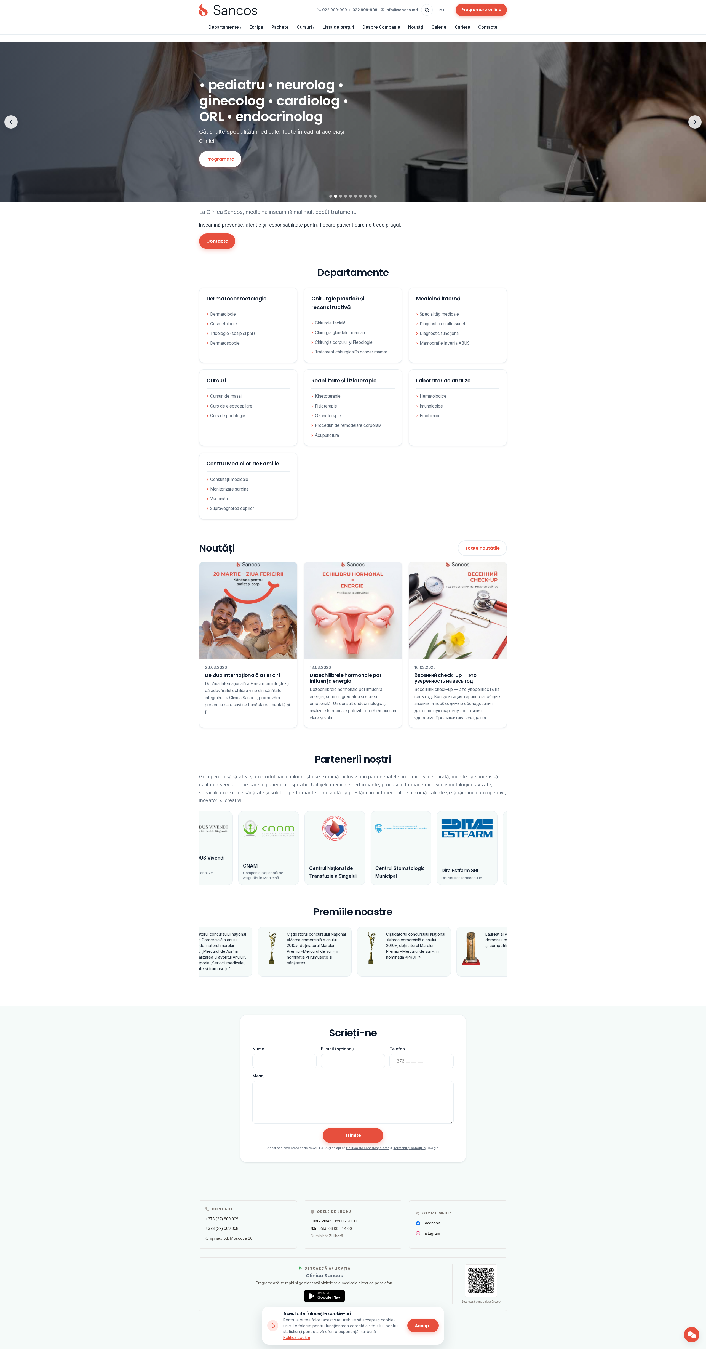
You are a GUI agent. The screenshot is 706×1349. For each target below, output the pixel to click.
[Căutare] (427, 10)
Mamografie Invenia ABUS (445, 343)
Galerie (438, 27)
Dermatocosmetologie (236, 298)
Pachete (280, 27)
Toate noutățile (482, 548)
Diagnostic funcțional (439, 333)
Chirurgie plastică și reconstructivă (337, 303)
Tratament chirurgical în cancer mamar (351, 352)
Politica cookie (296, 1337)
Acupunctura (327, 435)
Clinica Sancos (324, 1275)
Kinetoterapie (328, 396)
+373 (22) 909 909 (221, 1219)
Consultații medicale (229, 479)
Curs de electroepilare (231, 406)
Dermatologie (223, 314)
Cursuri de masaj (226, 396)
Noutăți (415, 27)
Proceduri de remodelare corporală (348, 425)
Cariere (462, 27)
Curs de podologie (227, 415)
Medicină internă (438, 298)
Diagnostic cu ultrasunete (444, 323)
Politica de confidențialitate (367, 1148)
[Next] (695, 122)
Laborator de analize (443, 380)
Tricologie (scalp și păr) (232, 333)
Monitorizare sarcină (229, 489)
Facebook (431, 1223)
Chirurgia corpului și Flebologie (344, 342)
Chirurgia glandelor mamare (341, 332)
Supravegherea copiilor (232, 508)
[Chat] (691, 1334)
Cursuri (304, 27)
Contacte (488, 27)
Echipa (256, 27)
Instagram (431, 1233)
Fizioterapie (326, 406)
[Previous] (11, 122)
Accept (423, 1326)
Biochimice (430, 415)
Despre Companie (381, 27)
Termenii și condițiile (410, 1148)
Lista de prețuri (338, 27)
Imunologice (431, 406)
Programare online (481, 9)
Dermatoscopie (225, 343)
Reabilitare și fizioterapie (343, 380)
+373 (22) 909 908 (221, 1228)
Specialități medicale (439, 314)
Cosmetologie (223, 323)
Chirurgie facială (330, 323)
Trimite (353, 1135)
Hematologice (433, 396)
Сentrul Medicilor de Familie (243, 463)
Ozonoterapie (328, 415)
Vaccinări (219, 498)
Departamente (223, 27)
